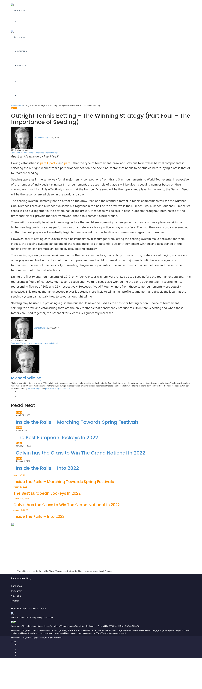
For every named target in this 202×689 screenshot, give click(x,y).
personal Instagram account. (57, 388)
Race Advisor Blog (21, 578)
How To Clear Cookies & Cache (28, 608)
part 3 (68, 163)
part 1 (44, 163)
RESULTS (21, 65)
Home (13, 105)
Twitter (15, 600)
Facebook (16, 585)
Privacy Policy (36, 617)
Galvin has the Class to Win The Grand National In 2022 (80, 452)
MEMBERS (22, 51)
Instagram (16, 590)
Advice (20, 105)
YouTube (16, 595)
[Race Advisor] (18, 7)
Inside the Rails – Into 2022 (47, 468)
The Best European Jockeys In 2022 (57, 437)
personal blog (33, 388)
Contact (14, 641)
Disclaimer (48, 617)
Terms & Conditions (19, 617)
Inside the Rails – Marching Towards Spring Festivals (77, 422)
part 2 (53, 163)
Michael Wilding (41, 137)
